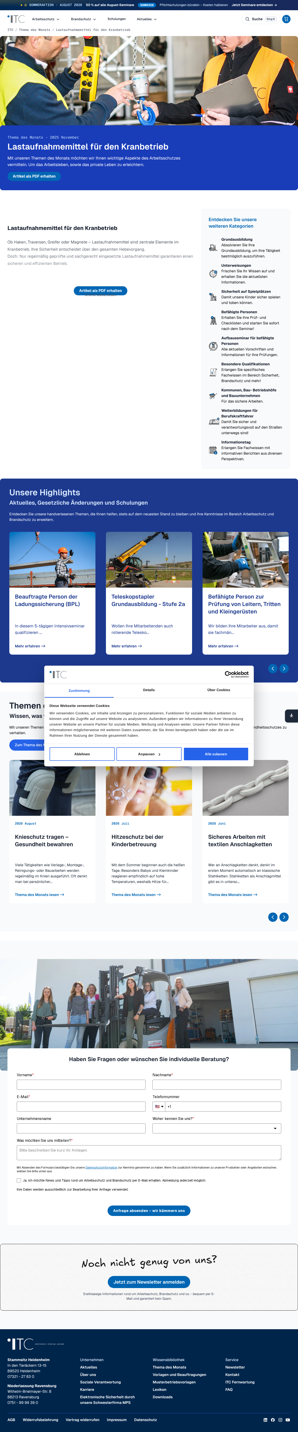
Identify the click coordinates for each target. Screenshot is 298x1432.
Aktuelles (144, 19)
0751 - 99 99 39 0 (22, 1402)
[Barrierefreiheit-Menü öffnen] (291, 716)
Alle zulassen (216, 754)
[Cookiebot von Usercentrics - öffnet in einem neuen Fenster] (228, 674)
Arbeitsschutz (43, 19)
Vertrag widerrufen (82, 1419)
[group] (52, 593)
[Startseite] (16, 19)
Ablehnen (82, 754)
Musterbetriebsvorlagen (174, 1382)
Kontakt (232, 1374)
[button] (273, 668)
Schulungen (117, 19)
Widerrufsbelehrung (40, 1419)
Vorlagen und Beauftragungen (179, 1374)
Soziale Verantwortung (100, 1382)
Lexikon (159, 1389)
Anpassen (146, 754)
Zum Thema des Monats (35, 745)
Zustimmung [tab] (79, 691)
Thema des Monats (34, 30)
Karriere (87, 1389)
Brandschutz (81, 19)
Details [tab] (149, 690)
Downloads (163, 1397)
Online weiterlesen (100, 294)
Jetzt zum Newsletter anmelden (149, 1282)
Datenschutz (145, 1419)
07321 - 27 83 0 (20, 1376)
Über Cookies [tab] (218, 690)
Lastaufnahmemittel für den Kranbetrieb (93, 30)
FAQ (229, 1389)
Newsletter (235, 1367)
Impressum (117, 1419)
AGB (11, 1419)
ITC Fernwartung (240, 1382)
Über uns (88, 1374)
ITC (10, 30)
